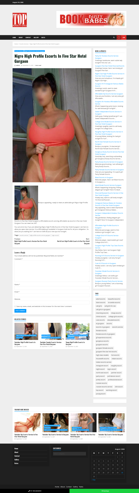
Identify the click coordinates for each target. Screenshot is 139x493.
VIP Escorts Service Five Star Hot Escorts (111, 430)
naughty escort (116, 366)
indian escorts (117, 359)
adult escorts (100, 299)
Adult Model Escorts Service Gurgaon (108, 185)
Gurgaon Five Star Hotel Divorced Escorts (109, 66)
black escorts (100, 302)
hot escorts (115, 355)
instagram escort (102, 366)
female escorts (101, 330)
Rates (43, 37)
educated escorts (113, 320)
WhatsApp (105, 491)
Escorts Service (19, 51)
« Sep (93, 480)
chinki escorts (101, 316)
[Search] (114, 37)
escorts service (24, 235)
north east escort (102, 373)
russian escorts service (104, 387)
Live (124, 37)
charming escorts (102, 313)
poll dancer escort (113, 376)
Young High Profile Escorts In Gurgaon (77, 331)
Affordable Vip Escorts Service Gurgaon (109, 94)
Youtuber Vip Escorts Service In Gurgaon (55, 422)
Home (14, 37)
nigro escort (55, 235)
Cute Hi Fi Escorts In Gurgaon (105, 263)
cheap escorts (116, 313)
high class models (102, 355)
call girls (99, 306)
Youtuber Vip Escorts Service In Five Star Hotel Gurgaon (27, 422)
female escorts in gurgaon (105, 334)
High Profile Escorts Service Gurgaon (34, 51)
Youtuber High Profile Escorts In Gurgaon (26, 331)
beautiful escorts (114, 299)
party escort (100, 376)
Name (17, 284)
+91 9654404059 (35, 491)
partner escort (116, 373)
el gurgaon (100, 323)
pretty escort (100, 380)
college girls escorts (116, 316)
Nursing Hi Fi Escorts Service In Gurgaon (109, 256)
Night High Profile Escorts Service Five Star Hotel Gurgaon (30, 241)
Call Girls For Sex (76, 427)
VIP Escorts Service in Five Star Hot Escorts (55, 430)
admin (18, 65)
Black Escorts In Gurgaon (104, 177)
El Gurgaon (47, 427)
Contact (28, 37)
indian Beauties (112, 427)
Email (16, 292)
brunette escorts (114, 302)
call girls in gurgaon (103, 309)
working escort (111, 390)
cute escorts (100, 320)
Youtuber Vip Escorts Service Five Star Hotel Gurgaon (83, 422)
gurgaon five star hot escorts (106, 352)
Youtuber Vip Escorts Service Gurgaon (111, 422)
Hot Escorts (19, 337)
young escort (100, 394)
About (21, 37)
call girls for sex (110, 306)
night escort (100, 369)
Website (17, 299)
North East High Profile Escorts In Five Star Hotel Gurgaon (73, 241)
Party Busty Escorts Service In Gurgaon (109, 162)
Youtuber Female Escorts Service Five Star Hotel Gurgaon (52, 331)
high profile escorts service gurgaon (40, 235)
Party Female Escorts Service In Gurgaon (109, 170)
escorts (109, 323)
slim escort (119, 387)
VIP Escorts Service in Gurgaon (80, 430)
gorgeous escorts (102, 341)
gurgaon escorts (102, 345)
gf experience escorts (103, 338)
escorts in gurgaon (103, 327)
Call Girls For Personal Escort (52, 425)
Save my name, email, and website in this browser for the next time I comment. (44, 306)
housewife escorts (102, 359)
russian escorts (101, 383)
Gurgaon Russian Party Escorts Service (109, 281)
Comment (18, 259)
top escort (99, 390)
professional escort (115, 380)
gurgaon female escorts (104, 348)
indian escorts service (103, 362)
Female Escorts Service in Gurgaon (51, 337)
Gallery (36, 37)
